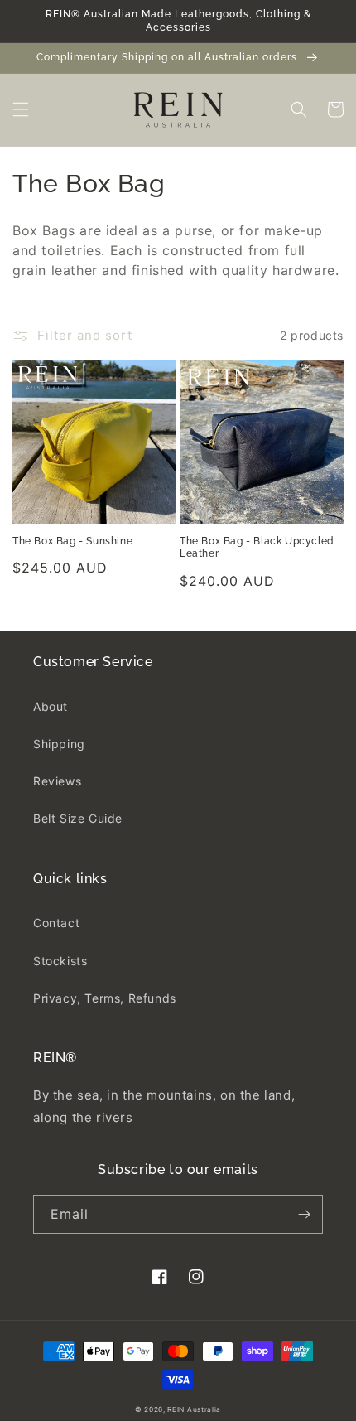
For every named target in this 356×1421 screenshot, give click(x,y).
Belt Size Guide (78, 818)
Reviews (57, 781)
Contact (56, 923)
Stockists (60, 961)
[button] (20, 109)
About (50, 706)
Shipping (59, 744)
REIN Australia (194, 1409)
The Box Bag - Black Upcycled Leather (257, 547)
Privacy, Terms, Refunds (104, 998)
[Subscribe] (304, 1214)
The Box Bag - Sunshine (72, 541)
